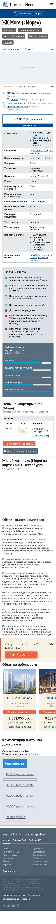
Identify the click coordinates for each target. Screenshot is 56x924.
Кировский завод (41, 864)
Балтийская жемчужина (24, 93)
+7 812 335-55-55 (28, 119)
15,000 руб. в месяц (20, 774)
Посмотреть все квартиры (19, 443)
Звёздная (37, 858)
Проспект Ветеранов (17, 106)
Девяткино (38, 849)
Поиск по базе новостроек (30, 13)
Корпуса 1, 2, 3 (40, 138)
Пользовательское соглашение (16, 899)
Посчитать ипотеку (40, 435)
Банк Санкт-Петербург (41, 255)
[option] (28, 67)
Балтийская (8, 858)
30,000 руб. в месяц (20, 795)
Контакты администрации (13, 895)
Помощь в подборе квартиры (20, 451)
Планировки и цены (30, 30)
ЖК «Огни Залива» (19, 698)
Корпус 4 (37, 145)
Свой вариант (16, 817)
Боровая (7, 864)
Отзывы (8, 42)
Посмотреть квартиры (19, 726)
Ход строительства (14, 36)
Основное (9, 30)
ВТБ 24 (33, 257)
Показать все (41, 411)
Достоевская (39, 852)
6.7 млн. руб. (39, 150)
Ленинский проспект (17, 103)
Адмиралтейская (11, 852)
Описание (7, 86)
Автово (14, 99)
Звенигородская (40, 861)
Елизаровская (40, 855)
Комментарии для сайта (20, 754)
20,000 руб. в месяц (20, 785)
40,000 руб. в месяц (20, 806)
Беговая (6, 861)
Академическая (10, 855)
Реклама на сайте (36, 895)
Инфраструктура (38, 36)
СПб (9, 93)
